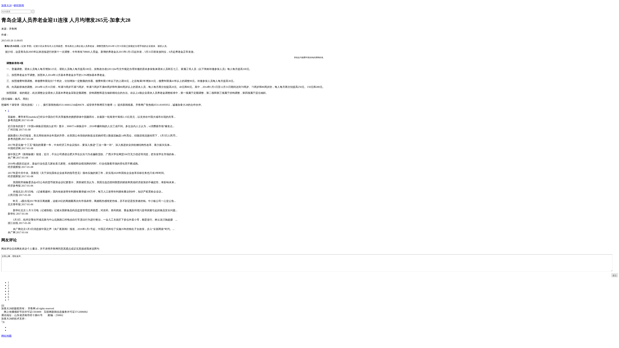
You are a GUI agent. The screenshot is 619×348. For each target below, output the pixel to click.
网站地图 (6, 335)
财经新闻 (19, 5)
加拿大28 (6, 5)
